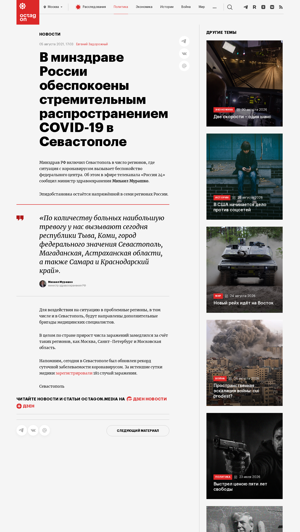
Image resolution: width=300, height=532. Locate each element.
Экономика (144, 7)
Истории (166, 7)
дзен (28, 406)
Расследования (94, 7)
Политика (121, 7)
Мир (202, 7)
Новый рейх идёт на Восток (243, 303)
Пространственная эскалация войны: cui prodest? (236, 391)
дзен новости (150, 399)
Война (186, 7)
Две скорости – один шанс (242, 117)
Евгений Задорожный (92, 44)
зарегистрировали (74, 373)
